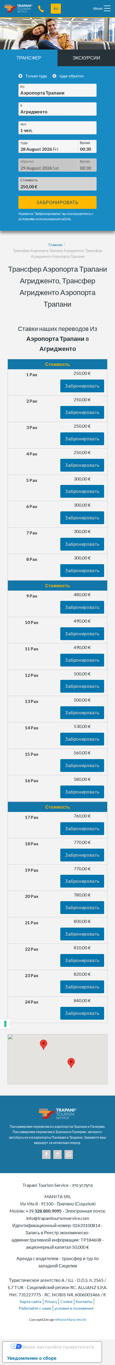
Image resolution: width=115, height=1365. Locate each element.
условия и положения (74, 1308)
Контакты (84, 1301)
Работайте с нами (35, 1308)
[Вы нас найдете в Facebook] (46, 1154)
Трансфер (28, 57)
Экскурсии (86, 57)
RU (56, 8)
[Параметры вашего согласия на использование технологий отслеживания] (5, 1024)
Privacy (51, 1301)
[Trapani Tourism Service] (18, 8)
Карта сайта (31, 1301)
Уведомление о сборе (32, 1358)
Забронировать (57, 202)
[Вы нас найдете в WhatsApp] (68, 1154)
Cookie (66, 1301)
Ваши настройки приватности (58, 1346)
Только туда (36, 75)
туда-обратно (71, 75)
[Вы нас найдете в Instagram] (57, 1154)
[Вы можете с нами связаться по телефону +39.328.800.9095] (41, 8)
